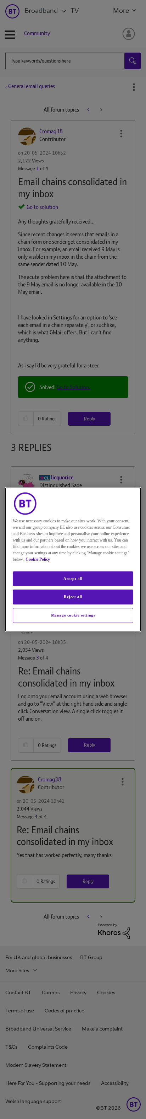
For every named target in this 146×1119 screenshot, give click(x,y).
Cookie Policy (38, 559)
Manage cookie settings (73, 615)
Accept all (73, 578)
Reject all (73, 597)
